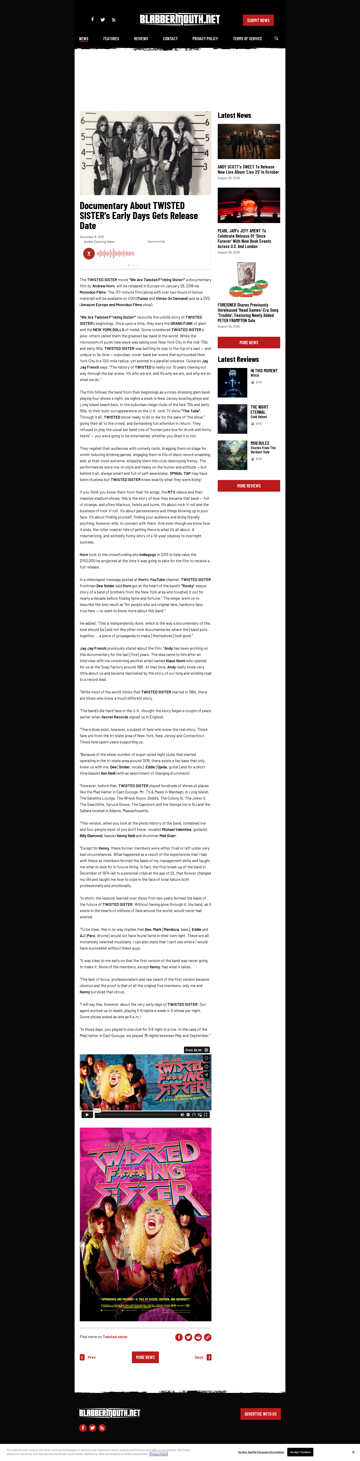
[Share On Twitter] (188, 1337)
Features (111, 38)
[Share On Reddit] (198, 1337)
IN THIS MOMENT (264, 370)
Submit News (258, 20)
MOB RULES (260, 443)
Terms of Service (247, 38)
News (83, 38)
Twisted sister (115, 1336)
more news (249, 342)
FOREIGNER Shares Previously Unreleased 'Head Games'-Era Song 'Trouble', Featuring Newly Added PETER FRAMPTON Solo (248, 312)
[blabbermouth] (180, 24)
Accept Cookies (300, 1452)
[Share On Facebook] (179, 1337)
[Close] (353, 1452)
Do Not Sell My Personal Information (261, 1452)
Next (199, 1357)
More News (145, 1357)
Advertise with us (261, 1413)
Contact (170, 38)
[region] (180, 1452)
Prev (92, 1357)
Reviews (141, 38)
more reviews (249, 485)
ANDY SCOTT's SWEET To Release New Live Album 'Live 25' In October (248, 169)
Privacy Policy (205, 38)
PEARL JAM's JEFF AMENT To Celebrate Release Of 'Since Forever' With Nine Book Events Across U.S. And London (244, 238)
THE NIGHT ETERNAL (260, 409)
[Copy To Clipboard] (207, 1337)
